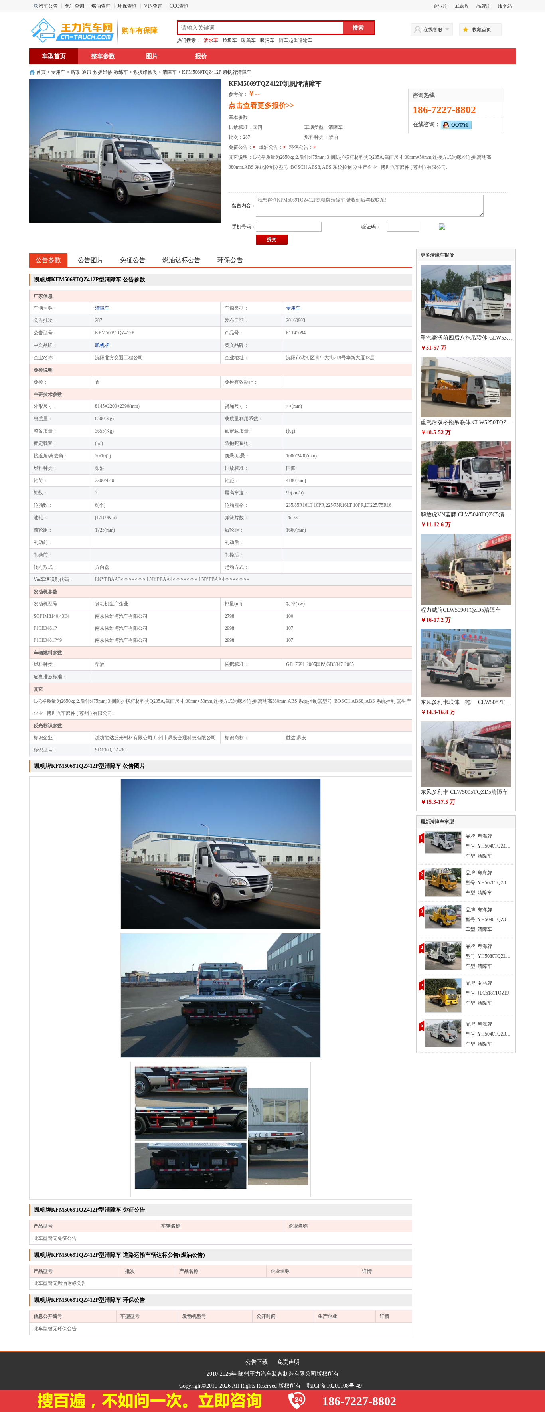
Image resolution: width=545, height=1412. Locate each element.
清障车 (169, 72)
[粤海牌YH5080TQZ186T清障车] (443, 955)
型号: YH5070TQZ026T (489, 883)
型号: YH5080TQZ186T (489, 956)
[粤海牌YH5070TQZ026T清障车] (443, 882)
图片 (152, 56)
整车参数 (103, 56)
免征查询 (74, 6)
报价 (201, 56)
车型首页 (54, 56)
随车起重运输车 (295, 40)
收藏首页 (481, 29)
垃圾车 (230, 40)
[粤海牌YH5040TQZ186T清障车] (443, 842)
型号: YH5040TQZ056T (489, 1034)
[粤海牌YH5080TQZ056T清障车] (443, 916)
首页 (41, 72)
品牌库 (483, 6)
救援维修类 (145, 72)
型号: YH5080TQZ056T (489, 919)
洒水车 (211, 40)
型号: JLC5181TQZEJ (487, 993)
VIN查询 (153, 6)
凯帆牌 (102, 345)
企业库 (440, 6)
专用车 (58, 72)
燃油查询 (101, 6)
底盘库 (462, 6)
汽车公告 (48, 6)
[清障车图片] (220, 853)
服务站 (505, 6)
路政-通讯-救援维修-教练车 (99, 72)
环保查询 (127, 6)
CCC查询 (179, 6)
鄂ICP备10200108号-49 (334, 1386)
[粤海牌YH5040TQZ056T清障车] (443, 1033)
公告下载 (256, 1362)
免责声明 (288, 1362)
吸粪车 (248, 40)
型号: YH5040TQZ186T (489, 846)
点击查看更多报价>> (261, 105)
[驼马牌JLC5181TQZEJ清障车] (443, 995)
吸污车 (267, 40)
